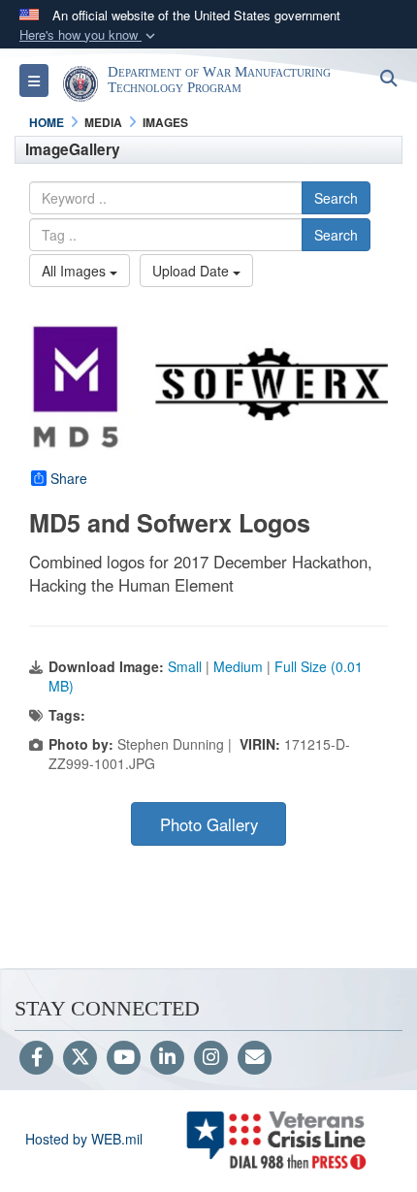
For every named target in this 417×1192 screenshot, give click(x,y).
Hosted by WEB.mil (84, 1138)
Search (336, 198)
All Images (76, 270)
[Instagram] (211, 1058)
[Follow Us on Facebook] (36, 1058)
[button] (89, 35)
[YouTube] (124, 1058)
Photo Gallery (209, 824)
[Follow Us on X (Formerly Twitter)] (80, 1058)
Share (68, 478)
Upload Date (192, 270)
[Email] (255, 1058)
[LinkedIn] (167, 1058)
